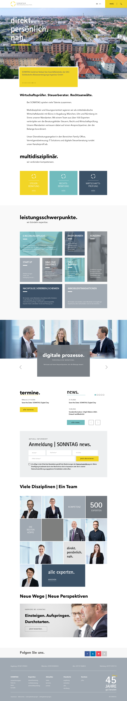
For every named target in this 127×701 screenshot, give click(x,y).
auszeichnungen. (16, 680)
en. (100, 4)
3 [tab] (25, 83)
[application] (63, 43)
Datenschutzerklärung (83, 464)
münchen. (67, 683)
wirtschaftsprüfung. (34, 685)
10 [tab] (35, 83)
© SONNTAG (112, 696)
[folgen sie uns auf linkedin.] (93, 653)
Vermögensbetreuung (37, 141)
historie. (13, 683)
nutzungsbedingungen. (32, 696)
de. (97, 4)
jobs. (82, 680)
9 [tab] (33, 83)
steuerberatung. (33, 680)
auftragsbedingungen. (45, 696)
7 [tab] (31, 83)
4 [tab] (27, 83)
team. (12, 685)
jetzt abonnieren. (87, 458)
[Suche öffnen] (121, 4)
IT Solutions (54, 141)
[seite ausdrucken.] (104, 653)
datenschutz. (21, 696)
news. (47, 680)
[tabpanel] (48, 74)
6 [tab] (29, 83)
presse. (48, 685)
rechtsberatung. (33, 683)
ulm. (65, 685)
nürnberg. (67, 688)
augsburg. (67, 680)
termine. (48, 683)
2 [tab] (24, 83)
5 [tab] (28, 83)
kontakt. (13, 688)
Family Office (79, 137)
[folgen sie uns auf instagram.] (98, 653)
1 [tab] (22, 83)
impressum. (14, 696)
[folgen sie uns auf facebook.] (87, 653)
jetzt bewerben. (36, 629)
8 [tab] (32, 83)
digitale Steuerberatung (76, 141)
